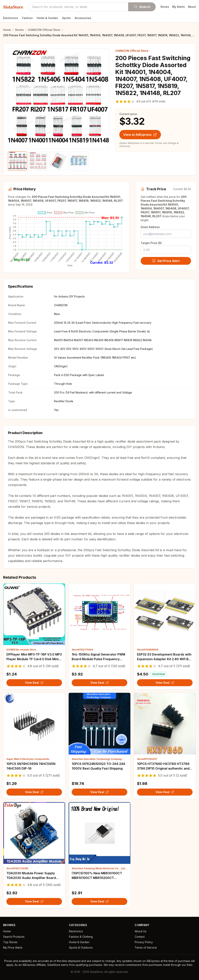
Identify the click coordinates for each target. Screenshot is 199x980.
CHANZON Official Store (44, 29)
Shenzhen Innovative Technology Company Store (97, 759)
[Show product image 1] (17, 160)
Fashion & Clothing (81, 936)
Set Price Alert (168, 261)
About (192, 6)
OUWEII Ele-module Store (21, 649)
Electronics (10, 18)
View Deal (32, 682)
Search (144, 7)
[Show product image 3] (58, 160)
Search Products (13, 936)
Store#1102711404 (82, 649)
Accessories (83, 18)
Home (7, 29)
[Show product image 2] (38, 160)
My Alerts (178, 6)
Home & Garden (47, 18)
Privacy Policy (144, 942)
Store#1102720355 (17, 868)
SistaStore (13, 7)
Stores (164, 6)
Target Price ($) (151, 243)
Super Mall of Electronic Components (27, 759)
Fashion (27, 18)
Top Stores (10, 942)
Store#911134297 (147, 759)
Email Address (150, 227)
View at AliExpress (137, 135)
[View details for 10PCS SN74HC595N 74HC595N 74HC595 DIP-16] (34, 723)
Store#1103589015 (147, 649)
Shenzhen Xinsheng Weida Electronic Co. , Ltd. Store (99, 868)
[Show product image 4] (79, 160)
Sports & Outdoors (81, 947)
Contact (140, 936)
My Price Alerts (12, 947)
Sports (66, 18)
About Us (140, 931)
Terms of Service (146, 947)
